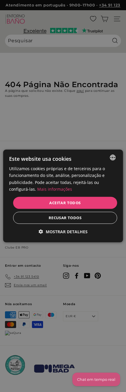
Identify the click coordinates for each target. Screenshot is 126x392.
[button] (63, 231)
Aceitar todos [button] (65, 202)
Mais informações (54, 189)
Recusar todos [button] (65, 217)
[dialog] (63, 196)
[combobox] (112, 157)
